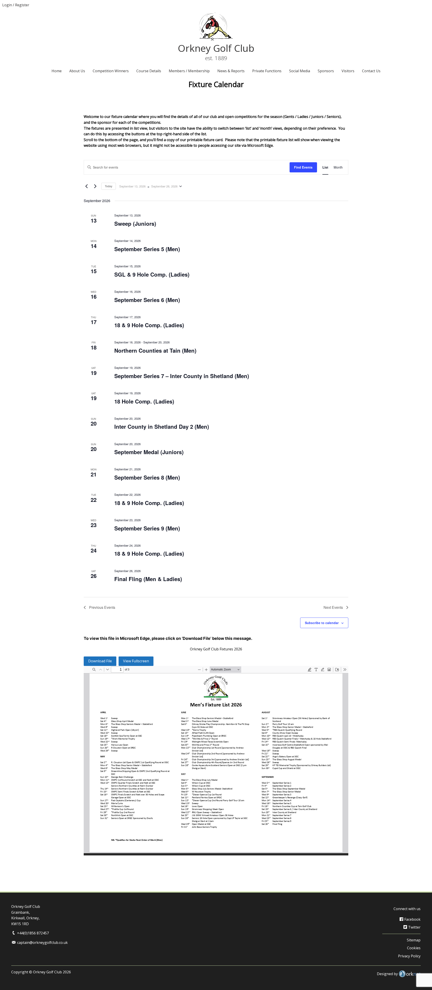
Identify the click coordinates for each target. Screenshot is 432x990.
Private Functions (266, 70)
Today (108, 186)
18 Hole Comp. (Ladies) (144, 401)
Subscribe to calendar (322, 622)
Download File (100, 660)
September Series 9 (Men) (147, 528)
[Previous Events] (86, 186)
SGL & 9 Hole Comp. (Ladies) (151, 274)
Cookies (414, 947)
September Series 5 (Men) (147, 249)
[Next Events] (95, 186)
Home (57, 70)
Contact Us (371, 70)
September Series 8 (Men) (147, 477)
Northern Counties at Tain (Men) (155, 350)
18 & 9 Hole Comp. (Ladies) (149, 325)
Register (22, 4)
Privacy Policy (409, 956)
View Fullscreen (136, 660)
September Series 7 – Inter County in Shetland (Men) (181, 376)
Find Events (303, 167)
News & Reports (231, 70)
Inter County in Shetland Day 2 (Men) (161, 426)
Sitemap (414, 940)
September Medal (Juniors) (149, 452)
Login (7, 4)
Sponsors (326, 70)
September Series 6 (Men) (147, 300)
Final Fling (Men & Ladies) (148, 579)
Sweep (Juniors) (135, 223)
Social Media (299, 70)
